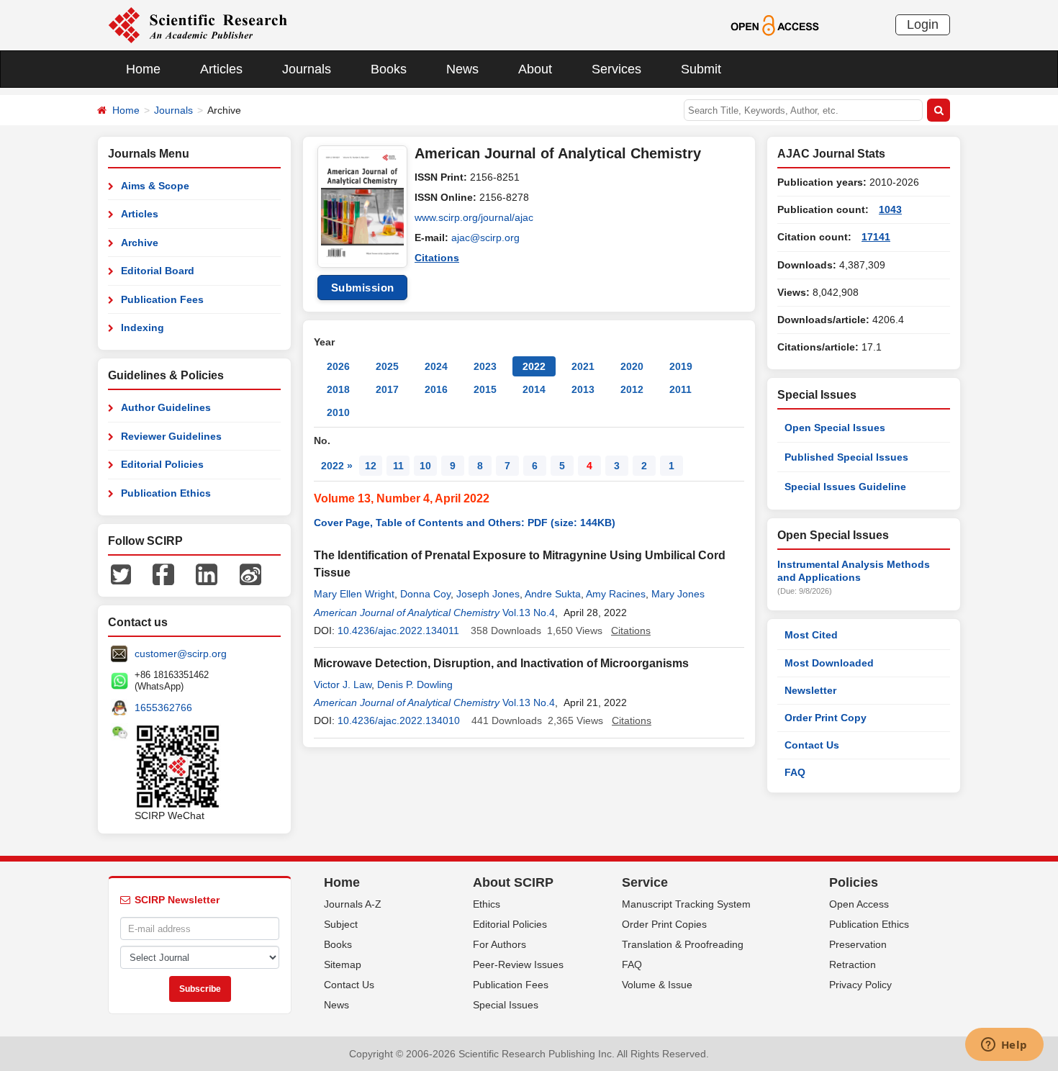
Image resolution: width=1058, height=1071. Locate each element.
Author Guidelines (166, 407)
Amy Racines (616, 594)
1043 (890, 209)
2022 (534, 366)
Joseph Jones (488, 594)
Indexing (142, 327)
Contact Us (812, 745)
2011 (680, 389)
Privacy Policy (860, 984)
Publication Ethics (166, 493)
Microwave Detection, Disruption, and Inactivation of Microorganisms (501, 663)
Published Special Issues (846, 457)
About (535, 69)
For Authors (499, 944)
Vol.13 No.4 (528, 612)
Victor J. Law (342, 684)
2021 (582, 366)
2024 (436, 366)
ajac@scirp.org (485, 237)
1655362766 (163, 707)
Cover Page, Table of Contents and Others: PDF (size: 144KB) (464, 522)
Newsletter (810, 690)
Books (389, 69)
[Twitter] (121, 573)
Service (645, 882)
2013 (582, 389)
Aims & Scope (155, 185)
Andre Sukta (553, 594)
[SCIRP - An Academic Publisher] (197, 24)
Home (143, 69)
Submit (701, 69)
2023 (485, 366)
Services (616, 69)
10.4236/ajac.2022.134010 (399, 720)
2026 (338, 366)
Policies (853, 882)
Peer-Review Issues (518, 964)
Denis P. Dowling (415, 684)
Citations (437, 257)
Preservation (858, 944)
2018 (338, 389)
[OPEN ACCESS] (775, 24)
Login (923, 24)
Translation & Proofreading (682, 944)
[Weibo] (250, 573)
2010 (338, 412)
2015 (485, 389)
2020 (631, 366)
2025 (387, 366)
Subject (341, 924)
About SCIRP (513, 882)
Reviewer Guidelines (171, 436)
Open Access (859, 904)
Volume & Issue (657, 984)
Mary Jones (678, 594)
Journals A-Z (352, 904)
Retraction (852, 964)
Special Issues (505, 1005)
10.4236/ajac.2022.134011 (398, 630)
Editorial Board (157, 270)
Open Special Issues (835, 427)
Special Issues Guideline (845, 486)
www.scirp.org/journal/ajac (474, 217)
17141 (876, 237)
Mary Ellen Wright (354, 594)
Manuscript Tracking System (686, 904)
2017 (387, 389)
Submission (362, 287)
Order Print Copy (826, 717)
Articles (221, 69)
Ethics (486, 904)
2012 (631, 389)
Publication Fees (162, 299)
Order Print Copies (664, 924)
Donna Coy (425, 594)
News (462, 69)
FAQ (795, 772)
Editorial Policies (162, 464)
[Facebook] (163, 573)
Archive (139, 242)
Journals (306, 69)
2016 (436, 389)
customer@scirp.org (181, 653)
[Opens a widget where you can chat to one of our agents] (1004, 1046)
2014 (534, 389)
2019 (680, 366)
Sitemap (342, 964)
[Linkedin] (206, 573)
